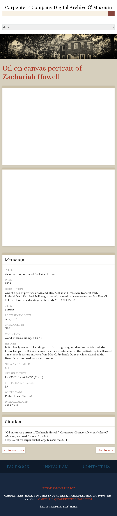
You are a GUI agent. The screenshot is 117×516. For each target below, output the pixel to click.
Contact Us (96, 466)
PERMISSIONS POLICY (58, 488)
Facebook (18, 466)
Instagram (56, 466)
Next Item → (105, 450)
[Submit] (111, 13)
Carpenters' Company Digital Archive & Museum (58, 7)
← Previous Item (14, 450)
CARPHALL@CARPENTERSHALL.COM (65, 499)
